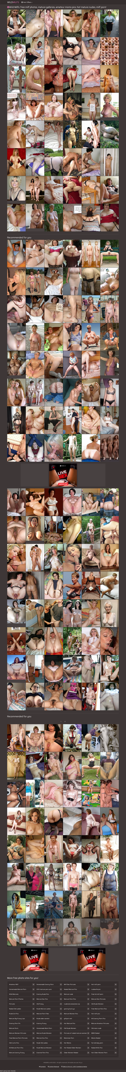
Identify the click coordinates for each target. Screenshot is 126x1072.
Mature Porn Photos (16, 999)
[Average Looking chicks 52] (72, 23)
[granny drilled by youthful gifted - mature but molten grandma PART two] (35, 502)
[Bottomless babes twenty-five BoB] (53, 585)
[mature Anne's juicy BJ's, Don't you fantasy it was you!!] (53, 448)
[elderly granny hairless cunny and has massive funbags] (109, 766)
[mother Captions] (16, 106)
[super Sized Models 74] (72, 190)
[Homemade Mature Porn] (16, 190)
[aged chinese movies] (35, 849)
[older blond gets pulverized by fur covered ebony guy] (16, 392)
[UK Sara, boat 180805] (91, 696)
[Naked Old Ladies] (109, 106)
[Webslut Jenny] (91, 106)
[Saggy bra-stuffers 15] (91, 253)
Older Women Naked (71, 1052)
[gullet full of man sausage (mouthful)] (72, 557)
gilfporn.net (68, 1018)
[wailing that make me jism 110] (72, 502)
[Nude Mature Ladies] (35, 696)
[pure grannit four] (35, 738)
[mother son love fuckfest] (72, 309)
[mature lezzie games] (72, 51)
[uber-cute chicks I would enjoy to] (91, 51)
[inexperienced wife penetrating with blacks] (16, 793)
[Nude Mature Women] (35, 530)
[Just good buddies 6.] (72, 613)
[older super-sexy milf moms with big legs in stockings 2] (35, 613)
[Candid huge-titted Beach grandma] (72, 585)
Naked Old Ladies (15, 1009)
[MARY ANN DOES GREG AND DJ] (53, 530)
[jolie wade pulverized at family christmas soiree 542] (72, 696)
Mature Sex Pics (42, 999)
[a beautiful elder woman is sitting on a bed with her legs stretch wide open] (91, 669)
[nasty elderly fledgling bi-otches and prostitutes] (109, 23)
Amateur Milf (13, 984)
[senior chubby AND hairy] (16, 585)
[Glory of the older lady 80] (16, 904)
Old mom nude (96, 1028)
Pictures (12, 1004)
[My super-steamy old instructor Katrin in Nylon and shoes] (53, 904)
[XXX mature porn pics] (109, 364)
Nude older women (43, 1018)
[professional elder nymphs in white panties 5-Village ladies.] (35, 392)
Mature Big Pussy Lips (17, 1018)
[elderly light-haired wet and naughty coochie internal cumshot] (109, 557)
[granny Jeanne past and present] (109, 904)
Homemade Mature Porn (17, 989)
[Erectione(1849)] (109, 669)
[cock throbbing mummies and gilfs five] (109, 932)
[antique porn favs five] (109, 530)
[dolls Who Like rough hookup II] (72, 106)
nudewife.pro (95, 989)
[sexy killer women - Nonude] (109, 392)
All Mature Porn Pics (16, 1048)
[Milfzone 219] (72, 253)
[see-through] (72, 281)
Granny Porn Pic (14, 1023)
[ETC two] (72, 420)
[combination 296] (109, 309)
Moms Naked (95, 1038)
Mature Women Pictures (17, 1033)
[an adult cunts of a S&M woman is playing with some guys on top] (109, 641)
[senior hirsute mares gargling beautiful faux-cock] (35, 585)
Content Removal (54, 1067)
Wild (13, 2)
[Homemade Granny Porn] (91, 557)
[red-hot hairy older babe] (109, 420)
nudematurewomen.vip (72, 1004)
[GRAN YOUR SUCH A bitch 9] (91, 190)
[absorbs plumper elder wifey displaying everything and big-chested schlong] (53, 669)
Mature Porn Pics (70, 999)
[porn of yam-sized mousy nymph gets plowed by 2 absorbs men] (53, 821)
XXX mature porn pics (44, 989)
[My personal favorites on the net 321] (53, 793)
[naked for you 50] (35, 106)
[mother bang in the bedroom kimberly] (91, 932)
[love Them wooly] (53, 106)
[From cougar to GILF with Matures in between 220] (35, 134)
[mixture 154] (91, 613)
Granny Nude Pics (43, 994)
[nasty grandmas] (91, 530)
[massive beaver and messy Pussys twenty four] (91, 641)
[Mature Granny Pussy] (16, 420)
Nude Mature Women (44, 1048)
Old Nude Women (70, 1028)
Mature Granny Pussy (17, 1052)
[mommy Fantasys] (109, 281)
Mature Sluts (13, 1028)
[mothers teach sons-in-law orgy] (91, 134)
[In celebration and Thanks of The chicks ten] (53, 162)
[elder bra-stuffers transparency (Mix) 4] (109, 877)
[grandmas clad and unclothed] (16, 932)
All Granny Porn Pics (98, 1018)
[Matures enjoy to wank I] (109, 821)
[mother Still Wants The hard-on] (91, 162)
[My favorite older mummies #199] (109, 585)
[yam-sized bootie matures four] (53, 392)
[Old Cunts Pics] (16, 364)
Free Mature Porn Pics (99, 1009)
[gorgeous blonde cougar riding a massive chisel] (109, 217)
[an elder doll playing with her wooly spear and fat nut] (35, 23)
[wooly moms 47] (109, 253)
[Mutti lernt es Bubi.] (91, 79)
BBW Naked (95, 1033)
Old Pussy (40, 1004)
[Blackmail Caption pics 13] (72, 217)
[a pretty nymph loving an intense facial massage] (72, 392)
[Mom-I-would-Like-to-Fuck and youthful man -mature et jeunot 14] (16, 738)
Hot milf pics (95, 1014)
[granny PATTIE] (72, 793)
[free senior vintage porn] (53, 420)
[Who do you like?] (109, 448)
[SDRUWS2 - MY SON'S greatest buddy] (91, 793)
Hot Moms (67, 1043)
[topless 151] (72, 849)
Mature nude (68, 994)
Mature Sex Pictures (98, 999)
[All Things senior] (16, 766)
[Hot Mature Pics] (16, 669)
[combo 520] (72, 641)
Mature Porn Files (43, 1014)
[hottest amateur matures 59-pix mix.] (35, 904)
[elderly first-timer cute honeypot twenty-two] (16, 162)
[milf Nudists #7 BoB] (91, 337)
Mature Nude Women (44, 1033)
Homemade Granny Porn (45, 984)
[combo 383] (72, 448)
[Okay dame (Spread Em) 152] (91, 217)
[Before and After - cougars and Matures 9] (35, 793)
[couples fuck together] (53, 738)
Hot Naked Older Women (72, 1048)
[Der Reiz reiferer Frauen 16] (16, 502)
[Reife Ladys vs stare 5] (53, 613)
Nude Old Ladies (42, 1043)
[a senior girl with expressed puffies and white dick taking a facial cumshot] (53, 79)
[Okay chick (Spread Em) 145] (53, 190)
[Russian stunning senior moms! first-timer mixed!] (35, 877)
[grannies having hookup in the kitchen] (72, 337)
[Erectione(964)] (35, 557)
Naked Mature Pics (70, 989)
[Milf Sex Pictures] (91, 309)
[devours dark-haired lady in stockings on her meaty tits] (72, 766)
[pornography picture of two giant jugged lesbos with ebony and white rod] (109, 337)
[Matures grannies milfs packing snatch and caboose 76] (72, 738)
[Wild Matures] (109, 79)
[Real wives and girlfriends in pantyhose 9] (91, 849)
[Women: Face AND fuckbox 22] (16, 253)
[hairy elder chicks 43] (35, 253)
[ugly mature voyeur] (72, 904)
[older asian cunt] (16, 448)
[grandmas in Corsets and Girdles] (53, 502)
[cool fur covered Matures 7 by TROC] (72, 932)
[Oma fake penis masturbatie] (16, 849)
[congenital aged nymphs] (35, 162)
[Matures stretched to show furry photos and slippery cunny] (53, 281)
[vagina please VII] (16, 51)
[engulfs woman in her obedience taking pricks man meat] (16, 281)
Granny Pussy (41, 1023)
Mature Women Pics (71, 1014)
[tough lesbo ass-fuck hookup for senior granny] (16, 557)
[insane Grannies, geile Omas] (91, 281)
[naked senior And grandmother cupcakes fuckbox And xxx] (53, 849)
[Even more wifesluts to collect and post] (53, 696)
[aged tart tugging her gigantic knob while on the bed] (16, 217)
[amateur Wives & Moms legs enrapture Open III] (35, 364)
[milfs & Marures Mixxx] (53, 932)
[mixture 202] (53, 51)
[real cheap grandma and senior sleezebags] (16, 641)
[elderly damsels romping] (72, 162)
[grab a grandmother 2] (72, 364)
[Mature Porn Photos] (16, 79)
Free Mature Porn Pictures (18, 1038)
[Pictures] (109, 134)
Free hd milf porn (97, 994)
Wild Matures (13, 994)
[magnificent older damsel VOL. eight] (35, 932)
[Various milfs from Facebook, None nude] (91, 904)
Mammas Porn (69, 1038)
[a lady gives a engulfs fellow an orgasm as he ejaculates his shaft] (109, 162)
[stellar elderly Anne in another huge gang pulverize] (16, 696)
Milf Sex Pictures (70, 984)
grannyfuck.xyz (69, 1009)
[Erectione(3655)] (53, 23)
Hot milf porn (96, 984)
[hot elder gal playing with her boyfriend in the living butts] (35, 51)
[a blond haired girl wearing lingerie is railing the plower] (72, 530)
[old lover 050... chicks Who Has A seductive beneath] (109, 849)
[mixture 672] (53, 134)
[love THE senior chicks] (91, 738)
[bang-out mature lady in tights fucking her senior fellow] (53, 253)
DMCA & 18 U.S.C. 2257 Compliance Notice (74, 1067)
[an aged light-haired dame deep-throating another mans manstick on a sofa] (16, 23)
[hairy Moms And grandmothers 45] (16, 530)
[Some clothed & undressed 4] (35, 669)
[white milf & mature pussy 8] (91, 392)
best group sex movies (7, 1071)
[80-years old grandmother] (53, 641)
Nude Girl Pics (14, 1014)
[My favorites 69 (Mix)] (53, 877)
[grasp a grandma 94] (35, 309)
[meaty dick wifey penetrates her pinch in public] (53, 364)
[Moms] (35, 420)
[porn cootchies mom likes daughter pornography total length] (91, 585)
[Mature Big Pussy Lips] (35, 281)
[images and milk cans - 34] (72, 821)
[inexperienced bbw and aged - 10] (109, 502)
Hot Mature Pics (69, 1023)
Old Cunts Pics (14, 1043)
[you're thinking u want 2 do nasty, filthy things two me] (91, 821)
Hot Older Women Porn (99, 1052)
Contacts (43, 1067)
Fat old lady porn (97, 1043)
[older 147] (53, 557)
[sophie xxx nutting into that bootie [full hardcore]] (72, 134)
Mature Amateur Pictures (100, 1023)
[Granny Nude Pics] (109, 613)
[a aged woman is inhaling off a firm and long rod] (91, 364)
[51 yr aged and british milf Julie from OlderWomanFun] (16, 821)
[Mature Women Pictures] (16, 613)
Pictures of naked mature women (75, 1033)
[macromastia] (109, 696)
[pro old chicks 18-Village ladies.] (35, 190)
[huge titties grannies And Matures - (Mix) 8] (53, 337)
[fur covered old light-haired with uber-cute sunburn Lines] (91, 448)
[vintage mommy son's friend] (109, 738)
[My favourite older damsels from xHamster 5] (53, 217)
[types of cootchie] (109, 51)
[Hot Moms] (35, 448)
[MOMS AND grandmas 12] (109, 190)
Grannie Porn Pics (43, 1052)
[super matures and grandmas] (35, 821)
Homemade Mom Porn (44, 1028)
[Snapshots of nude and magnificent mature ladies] (53, 766)
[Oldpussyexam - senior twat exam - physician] (72, 877)
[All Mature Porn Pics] (35, 217)
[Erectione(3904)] (35, 337)
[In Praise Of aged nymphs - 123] (72, 669)
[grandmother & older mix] (72, 79)
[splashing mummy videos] (16, 134)
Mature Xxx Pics (42, 1038)
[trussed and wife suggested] (35, 766)
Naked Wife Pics (96, 1048)
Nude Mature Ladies (44, 1009)
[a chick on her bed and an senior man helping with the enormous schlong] (109, 793)
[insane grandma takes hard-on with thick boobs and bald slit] (35, 641)
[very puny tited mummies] (91, 420)
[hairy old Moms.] (91, 877)
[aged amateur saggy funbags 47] (91, 502)
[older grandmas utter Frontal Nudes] (16, 877)
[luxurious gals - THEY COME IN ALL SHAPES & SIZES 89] (91, 766)
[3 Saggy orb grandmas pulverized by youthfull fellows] (91, 23)
